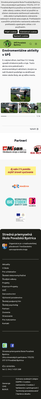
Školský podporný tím (11, 301)
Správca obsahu (23, 394)
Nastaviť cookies (21, 36)
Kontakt (5, 323)
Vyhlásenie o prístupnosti (26, 388)
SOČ (4, 290)
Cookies (30, 385)
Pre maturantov (9, 320)
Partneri (5, 308)
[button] (30, 44)
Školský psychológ (10, 305)
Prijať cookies (11, 32)
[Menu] (36, 44)
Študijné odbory (9, 279)
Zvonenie (6, 312)
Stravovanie (7, 316)
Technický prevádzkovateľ (27, 391)
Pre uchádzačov (9, 272)
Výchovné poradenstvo (12, 297)
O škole (5, 268)
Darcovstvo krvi (8, 294)
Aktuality (6, 264)
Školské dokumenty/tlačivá (14, 275)
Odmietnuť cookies (28, 32)
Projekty (5, 283)
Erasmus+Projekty (10, 286)
